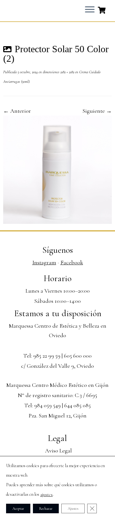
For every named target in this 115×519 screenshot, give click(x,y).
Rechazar (45, 508)
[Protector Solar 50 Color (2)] (57, 169)
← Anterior (17, 110)
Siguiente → (97, 110)
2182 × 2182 (66, 72)
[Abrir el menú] (90, 10)
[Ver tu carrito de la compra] (102, 9)
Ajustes (73, 508)
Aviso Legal (58, 450)
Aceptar (18, 508)
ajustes (46, 494)
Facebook (71, 262)
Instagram (44, 262)
